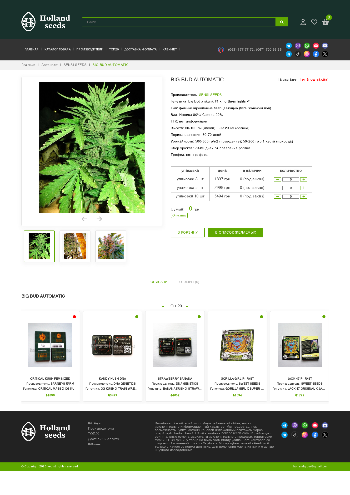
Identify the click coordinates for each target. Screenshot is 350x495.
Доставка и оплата (103, 439)
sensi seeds (75, 65)
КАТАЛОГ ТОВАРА (58, 49)
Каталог (94, 423)
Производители (101, 428)
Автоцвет (49, 65)
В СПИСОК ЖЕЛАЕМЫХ (235, 232)
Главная (28, 65)
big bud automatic (110, 65)
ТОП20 (114, 49)
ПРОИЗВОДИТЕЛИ (89, 49)
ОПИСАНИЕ (160, 282)
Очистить (179, 215)
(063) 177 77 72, (241, 49)
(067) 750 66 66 (269, 49)
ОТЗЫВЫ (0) (189, 282)
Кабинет (95, 444)
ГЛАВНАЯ (32, 49)
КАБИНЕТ (170, 49)
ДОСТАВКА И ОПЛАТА (141, 49)
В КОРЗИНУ (188, 232)
